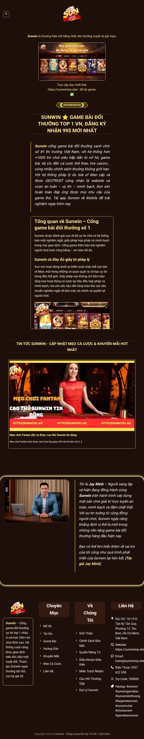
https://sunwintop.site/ (63, 89)
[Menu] (6, 14)
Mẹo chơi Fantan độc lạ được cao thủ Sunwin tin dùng (43, 435)
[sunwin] (72, 14)
